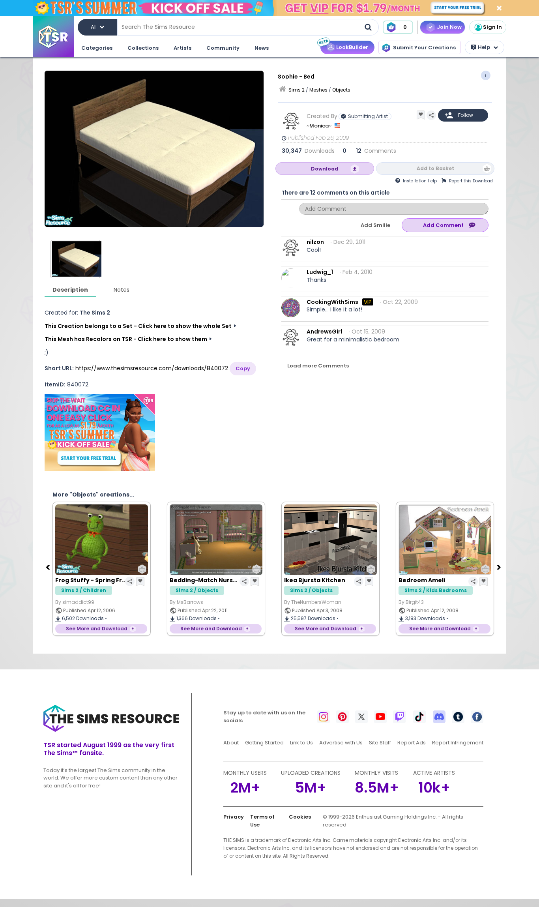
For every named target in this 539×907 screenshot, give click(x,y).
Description (70, 290)
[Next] (499, 567)
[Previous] (48, 567)
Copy (243, 368)
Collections (143, 48)
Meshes (318, 89)
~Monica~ (320, 125)
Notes (121, 290)
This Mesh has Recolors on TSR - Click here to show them (126, 339)
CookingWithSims (332, 302)
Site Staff (380, 742)
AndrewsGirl (324, 331)
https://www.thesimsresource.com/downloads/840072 (151, 368)
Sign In (492, 27)
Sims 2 (296, 89)
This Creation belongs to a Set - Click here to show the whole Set (138, 326)
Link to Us (301, 742)
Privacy (233, 817)
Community (223, 48)
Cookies (300, 817)
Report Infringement (457, 742)
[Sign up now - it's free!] (100, 432)
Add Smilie (375, 225)
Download (324, 168)
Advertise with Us (341, 742)
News (262, 48)
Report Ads (411, 742)
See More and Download (96, 628)
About (231, 742)
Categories (96, 48)
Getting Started (264, 742)
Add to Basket (435, 168)
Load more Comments (318, 365)
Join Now (449, 27)
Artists (182, 48)
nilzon (315, 242)
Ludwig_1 (320, 272)
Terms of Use (262, 820)
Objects (341, 89)
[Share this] (431, 115)
